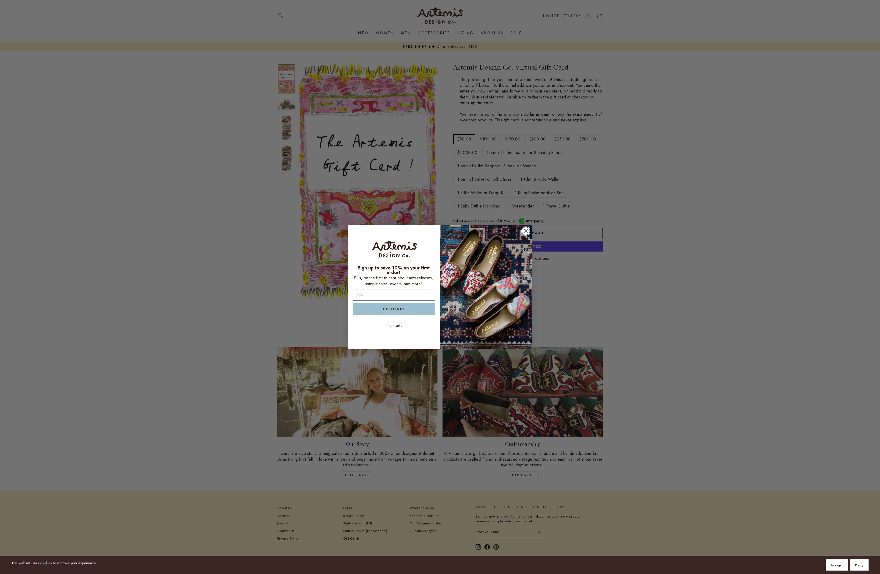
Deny (859, 565)
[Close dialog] (526, 231)
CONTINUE (394, 309)
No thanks (394, 325)
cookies (46, 563)
